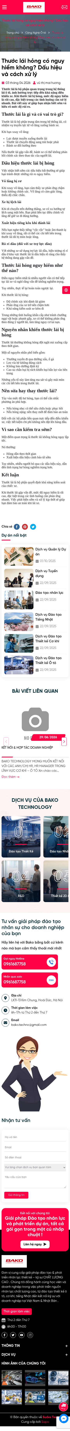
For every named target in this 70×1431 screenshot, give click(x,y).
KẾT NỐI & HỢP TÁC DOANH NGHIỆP (27, 747)
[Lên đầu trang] (63, 1396)
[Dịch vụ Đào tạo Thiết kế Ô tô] (18, 665)
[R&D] (21, 880)
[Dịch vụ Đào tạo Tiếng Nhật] (18, 621)
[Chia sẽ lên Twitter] (33, 527)
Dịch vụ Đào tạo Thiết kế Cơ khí (48, 639)
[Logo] (34, 7)
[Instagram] (30, 1335)
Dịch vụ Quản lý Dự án (50, 552)
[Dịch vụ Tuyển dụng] (18, 578)
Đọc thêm (9, 777)
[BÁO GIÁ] (64, 7)
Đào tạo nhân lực (49, 593)
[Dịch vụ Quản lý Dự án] (18, 556)
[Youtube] (21, 1335)
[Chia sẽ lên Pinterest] (25, 527)
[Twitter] (13, 1335)
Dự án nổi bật (14, 535)
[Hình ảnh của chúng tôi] (12, 1378)
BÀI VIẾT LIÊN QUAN (35, 691)
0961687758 (15, 964)
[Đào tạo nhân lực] (18, 600)
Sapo (45, 1422)
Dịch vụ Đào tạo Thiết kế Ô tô (48, 660)
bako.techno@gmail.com (29, 1025)
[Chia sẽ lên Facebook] (17, 527)
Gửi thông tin (16, 1195)
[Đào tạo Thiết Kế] (21, 836)
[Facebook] (4, 1335)
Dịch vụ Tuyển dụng (46, 573)
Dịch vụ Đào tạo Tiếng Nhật (48, 617)
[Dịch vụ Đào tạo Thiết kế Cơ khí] (18, 643)
